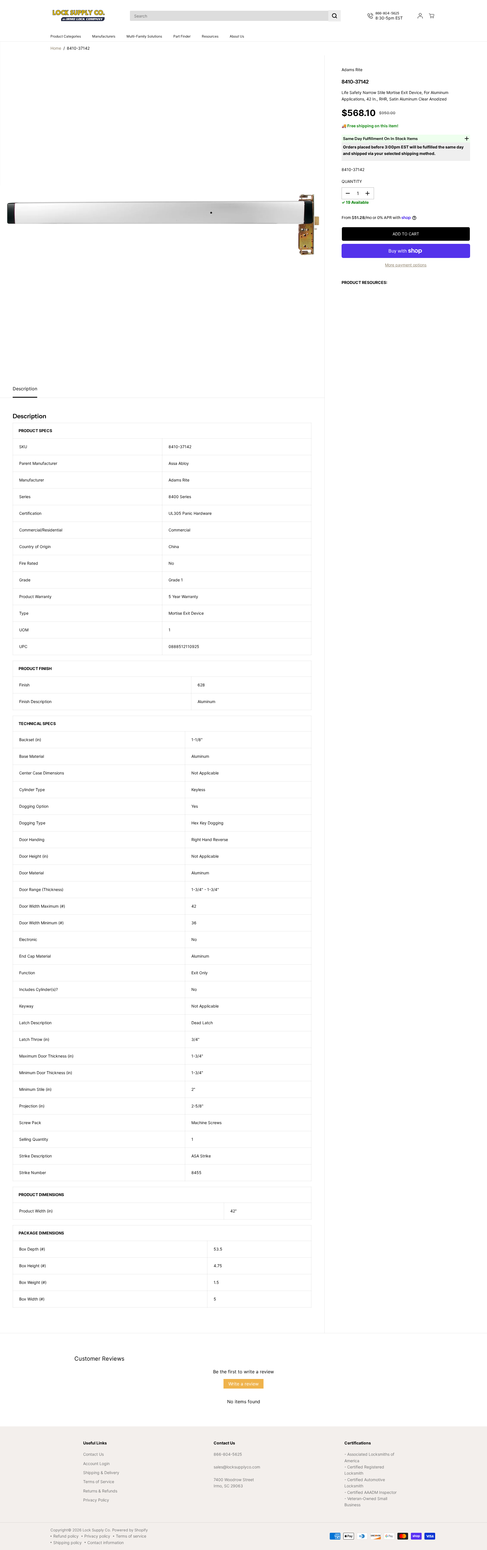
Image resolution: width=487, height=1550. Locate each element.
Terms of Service (98, 1481)
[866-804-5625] (386, 16)
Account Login (96, 1463)
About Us (237, 36)
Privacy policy (97, 1536)
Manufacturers (103, 36)
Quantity (352, 181)
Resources (210, 36)
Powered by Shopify (130, 1530)
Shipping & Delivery (101, 1472)
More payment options (405, 264)
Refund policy (66, 1536)
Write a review (243, 1384)
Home (55, 48)
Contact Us (93, 1454)
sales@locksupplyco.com (237, 1466)
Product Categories (65, 36)
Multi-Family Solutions (144, 36)
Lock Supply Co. (97, 1530)
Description (25, 388)
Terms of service (131, 1536)
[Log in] (420, 16)
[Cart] (431, 16)
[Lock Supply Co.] (78, 16)
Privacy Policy (96, 1500)
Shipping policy (67, 1542)
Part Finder (182, 36)
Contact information (105, 1542)
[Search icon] (334, 15)
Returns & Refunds (100, 1490)
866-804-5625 (228, 1454)
